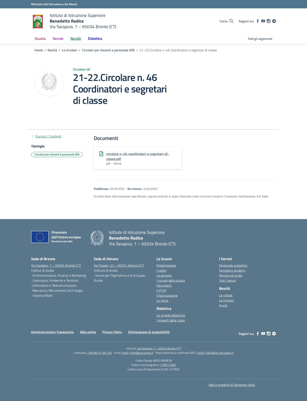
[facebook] (258, 21)
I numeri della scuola (170, 280)
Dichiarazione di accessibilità (149, 331)
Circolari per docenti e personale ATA (56, 154)
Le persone (164, 275)
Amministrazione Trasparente (52, 331)
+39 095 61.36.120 (99, 353)
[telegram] (274, 21)
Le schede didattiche (170, 315)
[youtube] (263, 21)
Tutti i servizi (227, 280)
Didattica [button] (95, 38)
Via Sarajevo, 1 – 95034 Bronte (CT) (56, 265)
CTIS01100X (168, 365)
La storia (162, 300)
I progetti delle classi (170, 320)
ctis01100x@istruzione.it (137, 353)
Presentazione (166, 265)
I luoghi (161, 270)
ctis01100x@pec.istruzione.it (215, 353)
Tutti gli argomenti (260, 38)
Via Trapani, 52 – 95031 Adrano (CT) (119, 265)
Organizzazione (167, 295)
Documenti (163, 285)
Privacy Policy (112, 331)
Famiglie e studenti (232, 270)
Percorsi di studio (230, 275)
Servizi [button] (58, 38)
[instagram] (268, 21)
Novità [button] (75, 38)
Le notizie (225, 295)
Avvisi (223, 305)
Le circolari (226, 300)
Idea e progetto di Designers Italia (232, 384)
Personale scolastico (233, 265)
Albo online (88, 331)
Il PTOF (161, 290)
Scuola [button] (40, 38)
